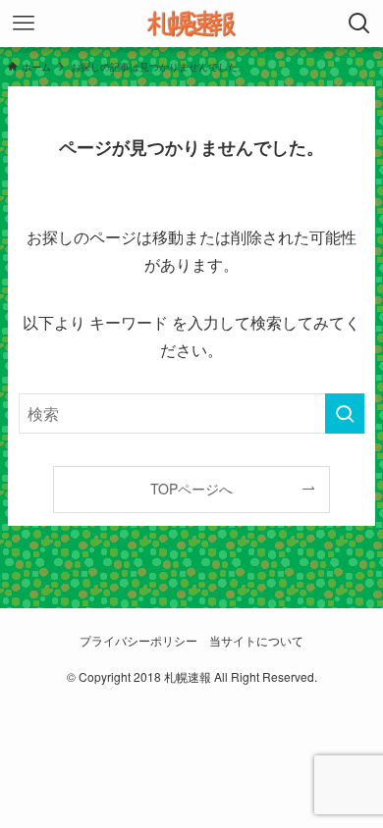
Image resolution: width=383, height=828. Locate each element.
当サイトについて (256, 640)
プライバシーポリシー (138, 640)
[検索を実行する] (344, 413)
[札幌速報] (191, 23)
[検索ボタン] (359, 23)
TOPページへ (191, 488)
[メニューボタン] (23, 23)
